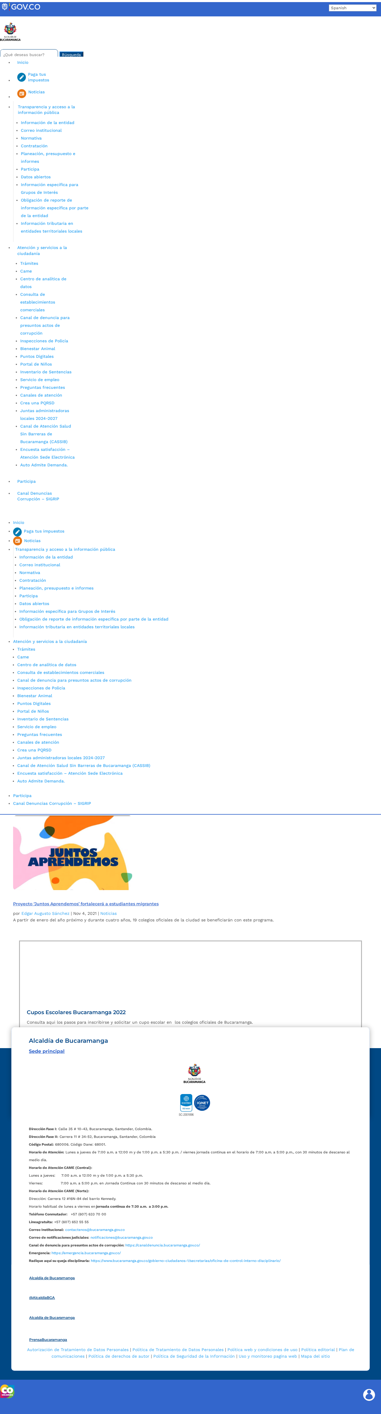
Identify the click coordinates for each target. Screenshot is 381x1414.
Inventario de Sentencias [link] (45, 371)
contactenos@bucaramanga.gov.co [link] (95, 1230)
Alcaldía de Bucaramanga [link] (52, 1278)
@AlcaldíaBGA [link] (42, 1297)
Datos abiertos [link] (36, 176)
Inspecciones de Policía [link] (44, 340)
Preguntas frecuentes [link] (42, 387)
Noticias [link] (108, 913)
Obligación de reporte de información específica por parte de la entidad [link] (54, 208)
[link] (21, 10)
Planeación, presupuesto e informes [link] (56, 588)
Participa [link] (30, 169)
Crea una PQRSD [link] (37, 402)
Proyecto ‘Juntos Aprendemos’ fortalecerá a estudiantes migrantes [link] (86, 903)
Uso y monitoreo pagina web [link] (268, 1356)
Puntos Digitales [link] (37, 356)
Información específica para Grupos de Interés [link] (67, 611)
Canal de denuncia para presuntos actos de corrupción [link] (45, 325)
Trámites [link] (29, 263)
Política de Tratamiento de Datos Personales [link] (178, 1349)
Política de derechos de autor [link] (118, 1356)
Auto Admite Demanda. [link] (44, 464)
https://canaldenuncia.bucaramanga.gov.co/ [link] (162, 1245)
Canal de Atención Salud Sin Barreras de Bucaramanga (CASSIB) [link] (45, 434)
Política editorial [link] (318, 1349)
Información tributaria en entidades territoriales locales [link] (77, 626)
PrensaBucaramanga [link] (48, 1339)
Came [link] (26, 271)
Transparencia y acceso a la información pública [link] (46, 109)
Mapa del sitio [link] (315, 1356)
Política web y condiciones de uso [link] (262, 1349)
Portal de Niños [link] (36, 364)
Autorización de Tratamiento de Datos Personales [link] (78, 1349)
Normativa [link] (31, 138)
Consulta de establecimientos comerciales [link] (37, 302)
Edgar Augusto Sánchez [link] (45, 913)
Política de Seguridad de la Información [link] (194, 1356)
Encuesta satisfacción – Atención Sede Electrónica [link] (70, 773)
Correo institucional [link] (41, 130)
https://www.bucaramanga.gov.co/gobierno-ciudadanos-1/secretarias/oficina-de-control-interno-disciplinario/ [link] (186, 1261)
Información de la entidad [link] (47, 122)
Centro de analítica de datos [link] (46, 664)
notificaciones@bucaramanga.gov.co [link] (121, 1237)
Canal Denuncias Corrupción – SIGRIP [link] (38, 496)
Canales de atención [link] (41, 395)
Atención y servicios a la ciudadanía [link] (42, 250)
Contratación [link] (34, 145)
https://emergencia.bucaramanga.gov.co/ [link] (86, 1253)
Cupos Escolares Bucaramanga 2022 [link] (76, 1012)
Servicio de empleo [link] (39, 379)
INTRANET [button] (14, 19)
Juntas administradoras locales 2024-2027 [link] (61, 757)
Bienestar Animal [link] (37, 348)
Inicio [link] (22, 62)
